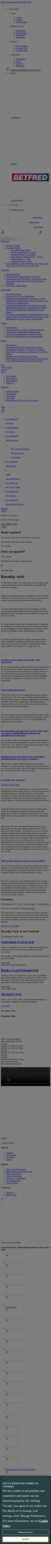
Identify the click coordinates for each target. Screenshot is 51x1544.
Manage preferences (25, 1532)
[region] (25, 1510)
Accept (25, 1539)
